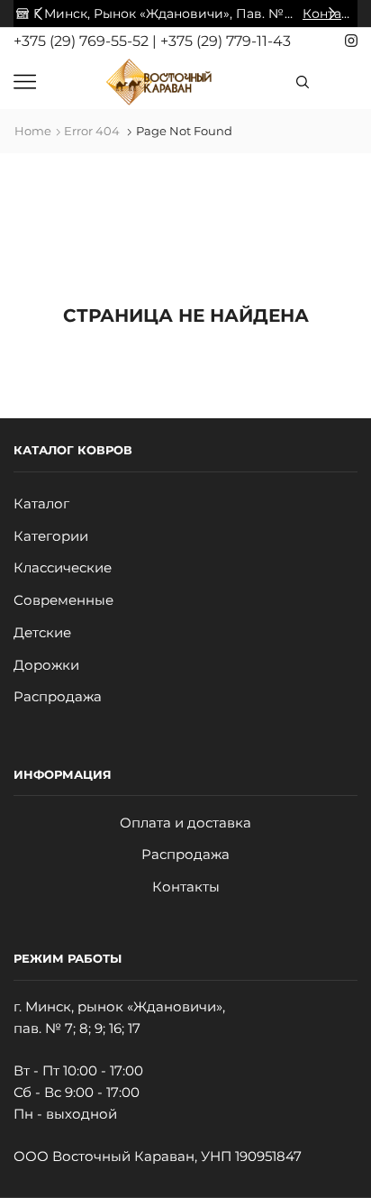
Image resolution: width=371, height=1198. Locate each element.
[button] (38, 13)
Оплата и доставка (185, 823)
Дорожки (46, 665)
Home (32, 130)
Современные (63, 600)
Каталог (41, 504)
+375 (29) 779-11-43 (225, 41)
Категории (51, 536)
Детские (42, 633)
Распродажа (58, 697)
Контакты (186, 887)
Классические (63, 568)
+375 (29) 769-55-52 (83, 41)
